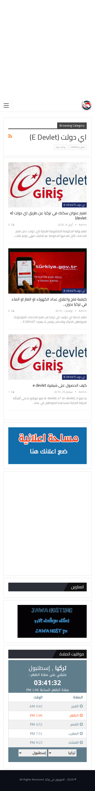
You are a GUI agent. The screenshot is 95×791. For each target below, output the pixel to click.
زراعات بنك (60, 147)
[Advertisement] (47, 49)
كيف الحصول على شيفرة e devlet (60, 385)
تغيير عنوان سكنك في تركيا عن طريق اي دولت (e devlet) (48, 215)
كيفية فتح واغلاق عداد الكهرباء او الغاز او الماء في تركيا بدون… (49, 301)
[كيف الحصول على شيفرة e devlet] (47, 357)
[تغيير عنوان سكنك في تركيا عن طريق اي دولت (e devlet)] (47, 184)
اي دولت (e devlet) (74, 205)
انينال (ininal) (78, 147)
